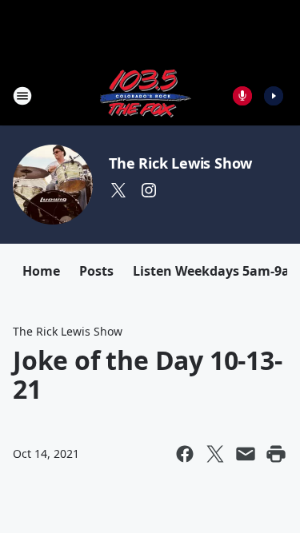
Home (41, 271)
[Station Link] (144, 95)
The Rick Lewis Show (180, 163)
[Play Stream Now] (273, 95)
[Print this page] (276, 454)
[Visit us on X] (118, 190)
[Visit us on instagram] (148, 190)
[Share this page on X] (215, 454)
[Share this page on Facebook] (185, 454)
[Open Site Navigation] (22, 95)
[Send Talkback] (242, 95)
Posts (96, 271)
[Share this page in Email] (245, 454)
